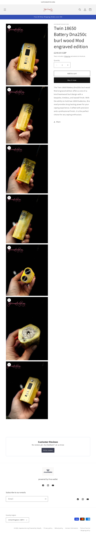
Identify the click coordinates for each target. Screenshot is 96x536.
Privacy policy (48, 528)
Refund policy (59, 528)
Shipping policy (85, 530)
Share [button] (58, 122)
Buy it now (72, 80)
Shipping (67, 56)
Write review (48, 450)
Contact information (71, 528)
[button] (4, 9)
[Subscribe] (45, 499)
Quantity (57, 60)
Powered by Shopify (35, 528)
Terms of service (85, 528)
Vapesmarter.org (24, 528)
